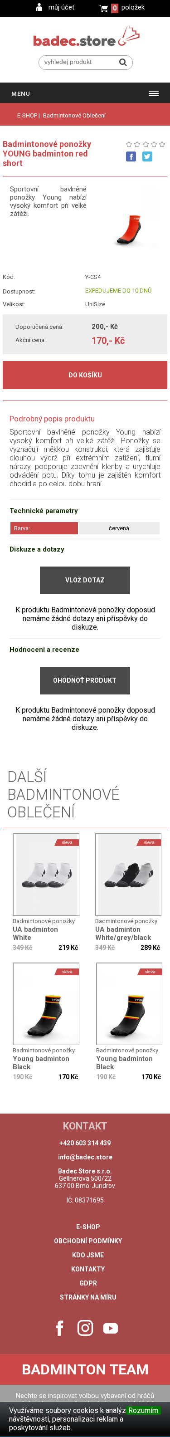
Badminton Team (85, 1369)
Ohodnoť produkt (85, 680)
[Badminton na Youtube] (111, 1328)
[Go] (123, 62)
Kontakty (88, 1269)
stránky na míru (88, 1297)
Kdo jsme (88, 1255)
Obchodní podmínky (88, 1241)
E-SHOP (27, 115)
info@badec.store (85, 1157)
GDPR (88, 1283)
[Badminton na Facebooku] (60, 1328)
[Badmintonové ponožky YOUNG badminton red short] (46, 875)
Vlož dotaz (85, 580)
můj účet (61, 7)
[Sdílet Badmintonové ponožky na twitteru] (147, 156)
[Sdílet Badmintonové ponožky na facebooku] (131, 156)
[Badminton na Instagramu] (85, 1328)
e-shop (88, 1227)
